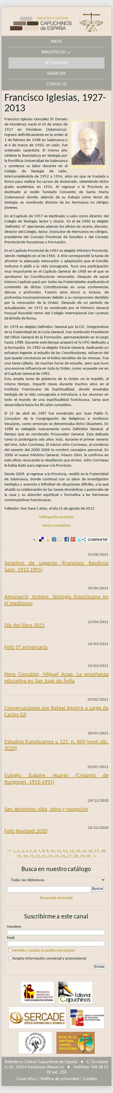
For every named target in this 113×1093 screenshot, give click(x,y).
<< (9, 851)
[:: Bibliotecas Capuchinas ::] (37, 21)
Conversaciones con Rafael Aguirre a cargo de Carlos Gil (56, 712)
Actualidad (56, 63)
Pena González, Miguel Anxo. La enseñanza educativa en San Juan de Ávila (56, 678)
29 (82, 856)
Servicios (56, 74)
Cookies (90, 1079)
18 (103, 851)
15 (84, 851)
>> (95, 856)
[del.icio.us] (41, 540)
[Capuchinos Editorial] (75, 992)
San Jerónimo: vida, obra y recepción (46, 809)
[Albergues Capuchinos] (35, 1043)
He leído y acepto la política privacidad (44, 951)
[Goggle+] (72, 540)
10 (52, 851)
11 (58, 851)
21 (31, 856)
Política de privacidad (60, 1079)
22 (38, 856)
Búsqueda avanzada (56, 898)
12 (65, 851)
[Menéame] (59, 540)
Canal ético (26, 1079)
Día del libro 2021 (24, 625)
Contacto (56, 84)
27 (69, 856)
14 (77, 851)
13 (71, 851)
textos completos (56, 526)
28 (76, 856)
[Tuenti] (53, 540)
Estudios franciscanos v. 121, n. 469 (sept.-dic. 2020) (56, 745)
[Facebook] (66, 540)
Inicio (56, 41)
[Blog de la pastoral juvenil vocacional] (76, 1043)
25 (57, 856)
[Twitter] (78, 540)
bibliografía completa (56, 517)
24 (50, 856)
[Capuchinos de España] (37, 992)
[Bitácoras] (47, 540)
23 (44, 856)
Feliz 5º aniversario (26, 647)
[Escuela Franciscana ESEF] (87, 1017)
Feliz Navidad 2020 (25, 831)
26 (63, 856)
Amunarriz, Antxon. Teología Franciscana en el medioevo (56, 600)
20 (25, 856)
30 (88, 856)
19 (19, 856)
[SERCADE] (37, 1017)
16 (90, 851)
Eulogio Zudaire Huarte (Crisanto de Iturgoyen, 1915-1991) (56, 779)
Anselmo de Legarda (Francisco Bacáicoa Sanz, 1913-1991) (56, 567)
